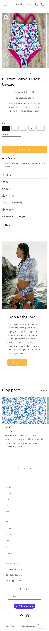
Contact (8, 511)
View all (43, 390)
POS (22, 626)
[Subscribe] (38, 596)
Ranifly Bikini (16, 626)
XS (6, 128)
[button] (5, 4)
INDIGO (9, 427)
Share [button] (7, 225)
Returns (8, 493)
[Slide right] (30, 73)
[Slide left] (19, 73)
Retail (8, 505)
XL (40, 128)
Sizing (8, 499)
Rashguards (17, 362)
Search (8, 487)
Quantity (5, 134)
